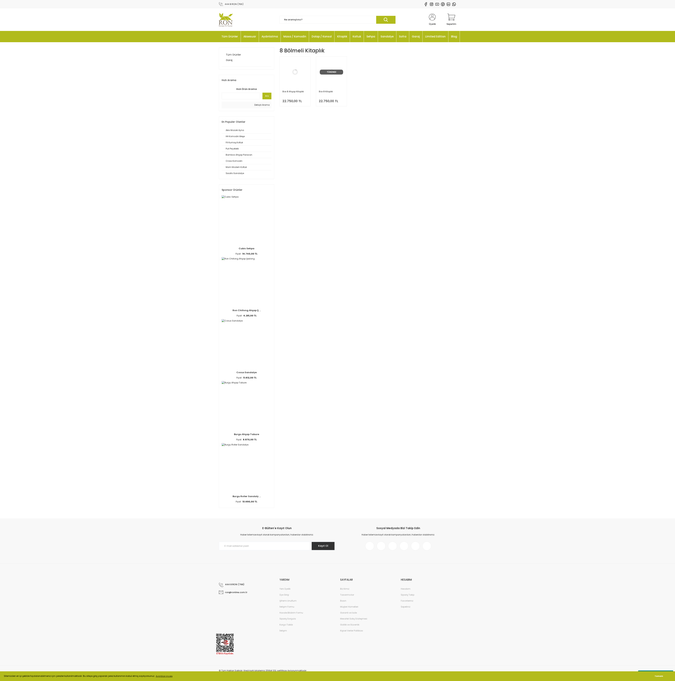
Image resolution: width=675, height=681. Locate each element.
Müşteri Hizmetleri (349, 606)
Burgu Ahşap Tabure (246, 434)
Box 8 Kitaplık (326, 91)
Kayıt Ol (323, 546)
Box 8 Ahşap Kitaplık (293, 91)
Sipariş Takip (407, 594)
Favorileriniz (407, 600)
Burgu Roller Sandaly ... (247, 496)
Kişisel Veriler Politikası (351, 630)
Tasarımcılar (347, 594)
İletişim (283, 630)
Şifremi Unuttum (288, 600)
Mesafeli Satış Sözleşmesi (353, 618)
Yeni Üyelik (284, 588)
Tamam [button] (659, 676)
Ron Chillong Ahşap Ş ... (247, 310)
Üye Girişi (284, 594)
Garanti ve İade (348, 612)
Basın (343, 600)
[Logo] (226, 20)
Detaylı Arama (262, 104)
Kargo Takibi (286, 624)
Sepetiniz (405, 606)
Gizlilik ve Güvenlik (349, 624)
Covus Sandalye (246, 372)
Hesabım (405, 588)
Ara (267, 95)
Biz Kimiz (344, 588)
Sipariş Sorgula (287, 618)
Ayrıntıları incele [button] (164, 676)
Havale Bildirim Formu (291, 612)
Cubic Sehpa (246, 248)
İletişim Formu (286, 606)
